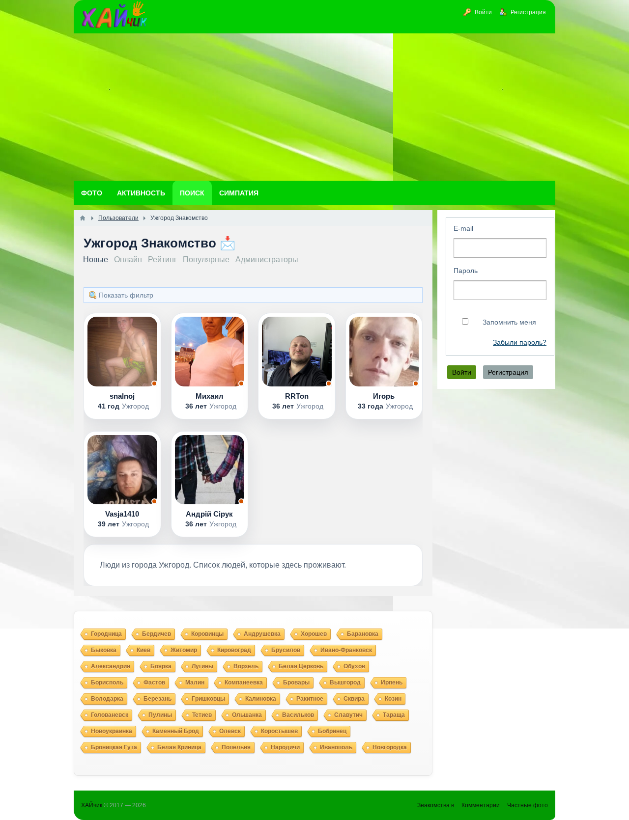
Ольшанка (247, 714)
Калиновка (260, 698)
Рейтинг (162, 259)
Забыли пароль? (519, 342)
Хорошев (314, 633)
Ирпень (391, 682)
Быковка (103, 650)
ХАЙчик (91, 805)
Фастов (154, 682)
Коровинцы (207, 633)
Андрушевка (262, 633)
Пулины (160, 714)
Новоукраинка (111, 731)
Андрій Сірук (209, 514)
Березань (157, 698)
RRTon (297, 396)
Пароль (466, 270)
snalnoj (122, 396)
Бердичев (156, 633)
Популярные (206, 259)
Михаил (210, 396)
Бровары (296, 682)
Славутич (348, 714)
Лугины (202, 666)
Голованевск (109, 714)
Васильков (298, 714)
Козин (393, 698)
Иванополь (336, 747)
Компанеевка (244, 682)
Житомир (184, 650)
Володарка (107, 698)
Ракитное (309, 698)
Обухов (354, 666)
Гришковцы (208, 698)
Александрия (110, 666)
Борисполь (107, 682)
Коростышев (279, 731)
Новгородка (389, 747)
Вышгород (345, 682)
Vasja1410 (122, 514)
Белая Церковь (301, 666)
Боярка (161, 666)
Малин (194, 682)
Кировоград (234, 650)
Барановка (362, 633)
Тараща (394, 714)
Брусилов (285, 650)
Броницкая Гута (114, 747)
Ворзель (245, 666)
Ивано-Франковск (346, 650)
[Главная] (82, 218)
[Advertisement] (314, 107)
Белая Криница (179, 747)
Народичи (285, 747)
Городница (106, 633)
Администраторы (266, 259)
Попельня (236, 747)
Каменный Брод (175, 731)
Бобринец (332, 731)
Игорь (384, 396)
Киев (143, 650)
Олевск (230, 731)
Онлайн (128, 259)
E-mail (463, 228)
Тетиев (202, 714)
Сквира (354, 698)
